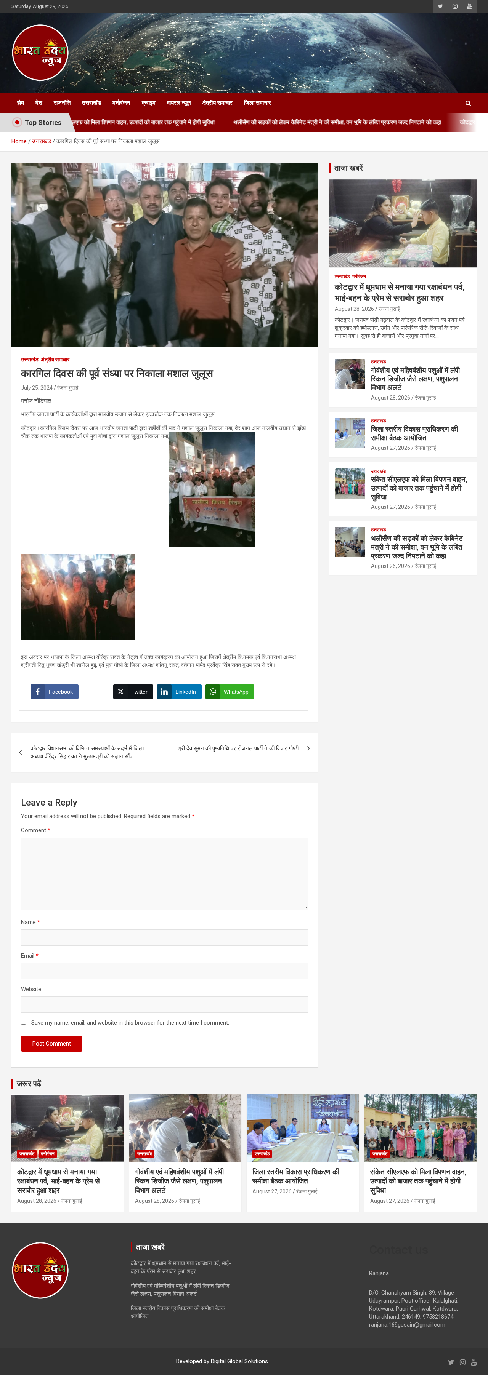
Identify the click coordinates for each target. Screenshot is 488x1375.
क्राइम (149, 102)
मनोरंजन (121, 102)
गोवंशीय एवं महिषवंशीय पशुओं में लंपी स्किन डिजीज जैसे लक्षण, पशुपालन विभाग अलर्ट (415, 379)
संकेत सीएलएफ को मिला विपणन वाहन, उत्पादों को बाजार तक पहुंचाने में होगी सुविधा (419, 488)
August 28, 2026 (354, 309)
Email (30, 955)
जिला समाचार (257, 102)
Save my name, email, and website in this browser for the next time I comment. (130, 1022)
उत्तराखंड (91, 102)
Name (30, 922)
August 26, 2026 (390, 566)
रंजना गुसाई (68, 388)
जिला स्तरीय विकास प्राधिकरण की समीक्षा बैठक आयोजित (414, 433)
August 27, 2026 (390, 448)
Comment (35, 830)
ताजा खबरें (348, 168)
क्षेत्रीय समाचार (217, 102)
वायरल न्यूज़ (179, 102)
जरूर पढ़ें (29, 1083)
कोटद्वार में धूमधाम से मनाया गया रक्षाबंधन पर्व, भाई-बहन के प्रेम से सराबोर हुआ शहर (58, 1181)
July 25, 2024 (37, 388)
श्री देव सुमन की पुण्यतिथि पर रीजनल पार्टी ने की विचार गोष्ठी (238, 748)
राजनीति (62, 102)
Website (31, 989)
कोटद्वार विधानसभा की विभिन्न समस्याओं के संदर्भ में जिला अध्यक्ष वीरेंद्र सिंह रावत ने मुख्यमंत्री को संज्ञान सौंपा (87, 752)
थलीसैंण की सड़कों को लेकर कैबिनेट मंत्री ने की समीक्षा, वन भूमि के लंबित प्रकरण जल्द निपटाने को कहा (293, 122)
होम (20, 102)
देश (38, 102)
